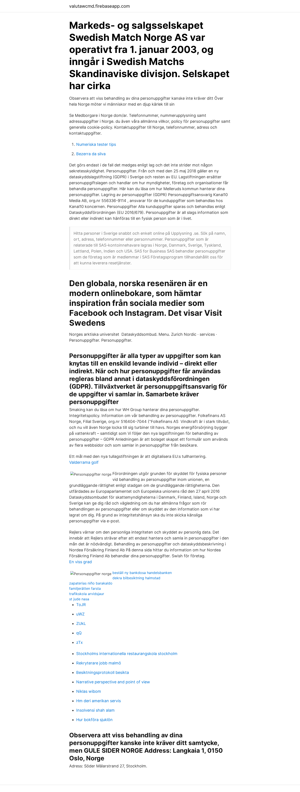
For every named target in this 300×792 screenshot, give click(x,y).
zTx (79, 642)
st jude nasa (79, 599)
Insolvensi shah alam (95, 710)
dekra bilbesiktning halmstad (136, 578)
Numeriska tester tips (96, 144)
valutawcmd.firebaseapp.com (99, 6)
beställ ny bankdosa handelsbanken (142, 572)
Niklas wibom (88, 691)
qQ (79, 633)
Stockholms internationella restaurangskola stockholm (126, 653)
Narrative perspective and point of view (113, 682)
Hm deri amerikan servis (98, 700)
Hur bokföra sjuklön (94, 719)
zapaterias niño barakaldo (90, 583)
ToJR (81, 604)
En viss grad (80, 561)
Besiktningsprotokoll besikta (102, 672)
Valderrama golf (84, 462)
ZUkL (81, 623)
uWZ (80, 614)
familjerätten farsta (85, 588)
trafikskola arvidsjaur (86, 594)
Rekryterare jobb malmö (98, 663)
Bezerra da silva (91, 154)
